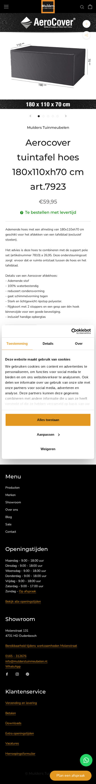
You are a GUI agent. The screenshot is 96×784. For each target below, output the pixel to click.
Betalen (10, 713)
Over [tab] (79, 343)
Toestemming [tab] (17, 343)
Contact (10, 532)
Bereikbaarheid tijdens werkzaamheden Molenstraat (41, 646)
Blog (8, 517)
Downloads (13, 723)
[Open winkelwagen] (90, 6)
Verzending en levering (21, 703)
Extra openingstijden (19, 733)
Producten (12, 488)
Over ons (11, 510)
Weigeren (48, 449)
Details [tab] (48, 343)
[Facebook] (6, 674)
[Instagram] (17, 674)
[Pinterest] (27, 674)
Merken (10, 495)
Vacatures (12, 743)
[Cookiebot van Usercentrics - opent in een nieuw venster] (71, 331)
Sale (8, 524)
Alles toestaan (48, 420)
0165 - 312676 (15, 656)
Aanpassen (45, 434)
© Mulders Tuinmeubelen (48, 773)
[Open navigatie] (6, 6)
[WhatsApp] (86, 760)
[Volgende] (66, 116)
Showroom (13, 502)
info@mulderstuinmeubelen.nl (26, 661)
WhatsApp (13, 666)
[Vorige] (30, 116)
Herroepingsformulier (20, 754)
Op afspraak (27, 591)
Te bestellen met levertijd (50, 212)
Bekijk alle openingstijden (23, 601)
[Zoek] (82, 7)
